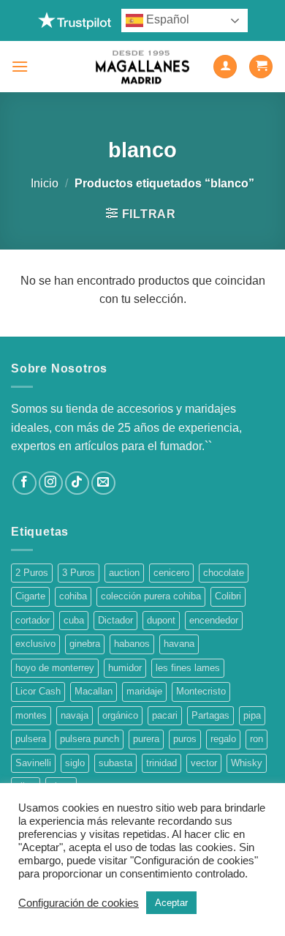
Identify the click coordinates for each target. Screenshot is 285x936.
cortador (32, 620)
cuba (74, 620)
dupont (161, 620)
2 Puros (31, 572)
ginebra (84, 643)
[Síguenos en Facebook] (24, 483)
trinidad (161, 762)
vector (204, 762)
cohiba (73, 596)
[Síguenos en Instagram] (51, 483)
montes (31, 715)
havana (179, 643)
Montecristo (201, 691)
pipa (252, 715)
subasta (115, 762)
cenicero (171, 572)
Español (166, 19)
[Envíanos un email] (103, 483)
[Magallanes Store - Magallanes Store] (142, 67)
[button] (19, 66)
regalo (223, 738)
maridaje (144, 691)
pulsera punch (89, 738)
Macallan (94, 691)
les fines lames (188, 667)
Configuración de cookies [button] (78, 903)
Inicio (44, 183)
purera (146, 738)
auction (124, 572)
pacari (165, 715)
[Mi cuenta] (225, 67)
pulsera (30, 738)
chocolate (223, 572)
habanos (132, 643)
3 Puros (78, 572)
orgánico (120, 715)
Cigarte (30, 596)
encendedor (213, 620)
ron (256, 738)
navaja (74, 715)
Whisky (246, 762)
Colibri (228, 596)
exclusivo (35, 643)
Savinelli (33, 762)
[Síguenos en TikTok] (77, 483)
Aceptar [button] (171, 902)
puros (185, 738)
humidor (125, 667)
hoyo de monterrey (54, 667)
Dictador (115, 620)
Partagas (210, 715)
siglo (75, 762)
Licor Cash (38, 691)
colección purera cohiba (151, 596)
